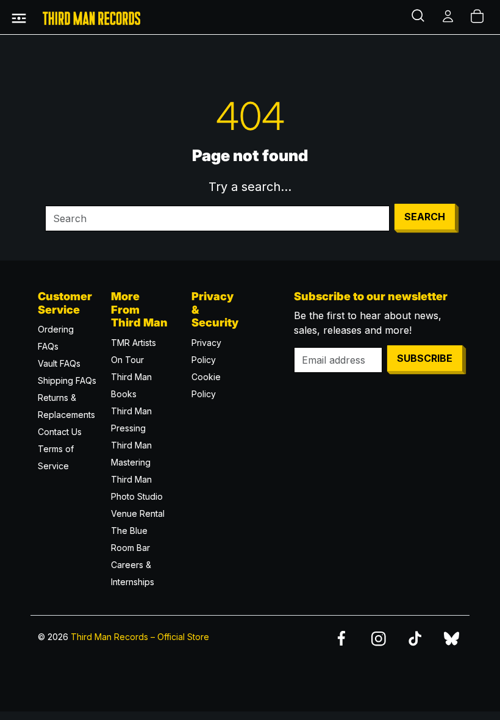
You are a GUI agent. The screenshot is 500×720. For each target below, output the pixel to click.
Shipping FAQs (67, 380)
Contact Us (60, 432)
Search (424, 217)
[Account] (449, 17)
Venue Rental (138, 513)
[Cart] (478, 17)
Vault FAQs (59, 363)
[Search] (419, 17)
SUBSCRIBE (424, 358)
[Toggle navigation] (19, 17)
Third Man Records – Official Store (140, 637)
